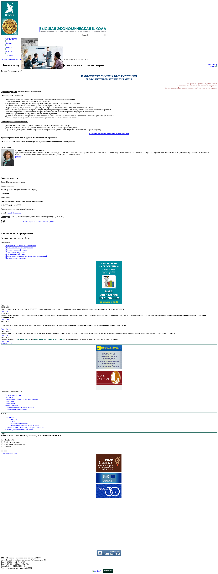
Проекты (8, 47)
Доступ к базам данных (19, 423)
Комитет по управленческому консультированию (24, 427)
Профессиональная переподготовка (19, 248)
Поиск (84, 35)
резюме (18, 157)
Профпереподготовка (11, 442)
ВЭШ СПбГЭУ (11, 39)
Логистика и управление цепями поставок (21, 399)
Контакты (9, 55)
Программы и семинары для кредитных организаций (26, 256)
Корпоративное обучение (15, 254)
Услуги (12, 421)
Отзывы (8, 51)
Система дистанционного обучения (19, 429)
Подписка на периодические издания (24, 425)
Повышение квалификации (16, 250)
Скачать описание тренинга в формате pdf (109, 133)
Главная (4, 59)
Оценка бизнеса (11, 405)
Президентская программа (15, 258)
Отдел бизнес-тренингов (15, 252)
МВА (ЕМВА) (9, 440)
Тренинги (7, 447)
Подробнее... (6, 311)
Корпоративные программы (16, 409)
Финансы (9, 397)
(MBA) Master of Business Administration (20, 246)
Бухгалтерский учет (13, 395)
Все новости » (6, 343)
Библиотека (10, 417)
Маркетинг (9, 401)
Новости (13, 419)
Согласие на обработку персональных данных (36, 221)
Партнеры (9, 43)
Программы (13, 59)
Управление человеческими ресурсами (20, 407)
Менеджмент (10, 403)
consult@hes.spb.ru (14, 213)
